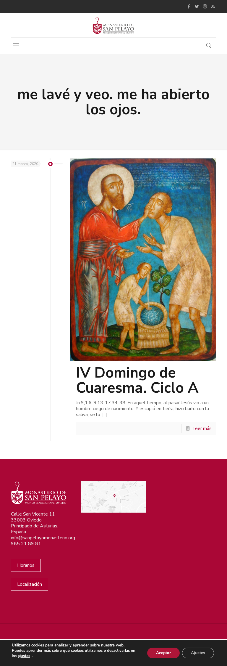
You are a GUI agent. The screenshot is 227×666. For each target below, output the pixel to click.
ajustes (24, 656)
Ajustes (198, 653)
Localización (29, 584)
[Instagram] (205, 6)
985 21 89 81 (26, 543)
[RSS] (213, 6)
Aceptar (163, 653)
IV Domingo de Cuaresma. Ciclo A (137, 380)
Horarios (26, 565)
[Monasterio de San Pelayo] (113, 25)
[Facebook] (189, 6)
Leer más (202, 428)
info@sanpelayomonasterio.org (43, 538)
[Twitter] (197, 6)
